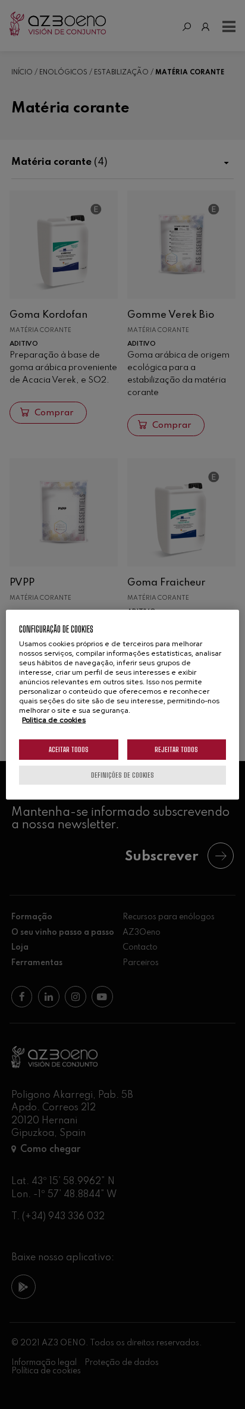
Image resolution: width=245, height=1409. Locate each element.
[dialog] (122, 705)
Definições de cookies (122, 774)
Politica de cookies (54, 719)
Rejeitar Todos (176, 748)
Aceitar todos (69, 748)
